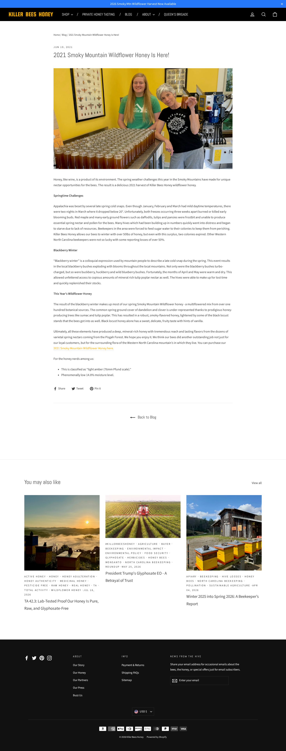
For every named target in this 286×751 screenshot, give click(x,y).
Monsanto (113, 562)
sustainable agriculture (229, 585)
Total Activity (36, 590)
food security (156, 553)
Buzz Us (77, 695)
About (147, 14)
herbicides (136, 557)
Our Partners (80, 680)
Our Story (78, 665)
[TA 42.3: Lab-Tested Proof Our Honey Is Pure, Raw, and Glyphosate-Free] (62, 533)
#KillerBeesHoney (120, 544)
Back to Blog (146, 417)
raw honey (59, 585)
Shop (66, 14)
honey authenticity (40, 581)
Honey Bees (157, 557)
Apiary (191, 576)
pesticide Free (36, 585)
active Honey (35, 576)
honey (54, 576)
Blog (129, 14)
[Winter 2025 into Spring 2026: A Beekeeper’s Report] (224, 533)
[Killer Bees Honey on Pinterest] (41, 658)
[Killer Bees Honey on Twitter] (34, 658)
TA (95, 585)
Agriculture (148, 544)
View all (257, 483)
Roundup (112, 567)
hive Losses (231, 576)
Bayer (166, 544)
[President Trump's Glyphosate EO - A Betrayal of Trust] (143, 516)
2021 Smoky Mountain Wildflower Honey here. (84, 348)
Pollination (196, 585)
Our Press (78, 688)
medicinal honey (73, 581)
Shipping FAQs (130, 673)
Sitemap (127, 680)
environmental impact (145, 548)
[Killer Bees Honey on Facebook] (26, 658)
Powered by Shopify (157, 737)
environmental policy (123, 553)
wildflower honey (66, 590)
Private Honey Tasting (99, 14)
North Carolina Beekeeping (148, 562)
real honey (81, 585)
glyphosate (114, 557)
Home (57, 35)
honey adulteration (78, 576)
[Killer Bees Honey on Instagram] (49, 658)
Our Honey (79, 673)
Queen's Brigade (176, 14)
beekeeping (114, 548)
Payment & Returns (133, 665)
